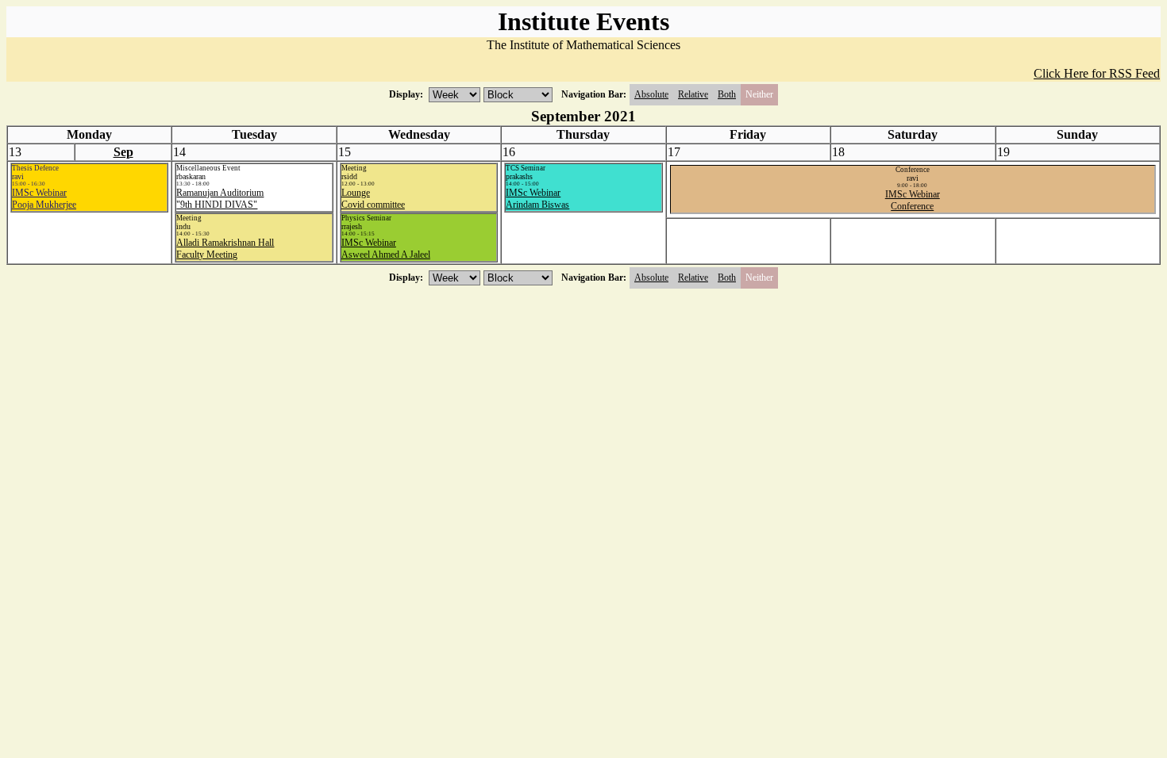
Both (727, 94)
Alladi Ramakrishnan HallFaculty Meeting (225, 248)
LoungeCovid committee (373, 198)
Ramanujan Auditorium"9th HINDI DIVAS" (220, 198)
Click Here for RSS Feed (1097, 73)
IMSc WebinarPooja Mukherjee (44, 198)
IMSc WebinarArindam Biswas (537, 198)
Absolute (651, 94)
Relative (693, 94)
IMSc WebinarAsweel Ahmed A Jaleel (385, 248)
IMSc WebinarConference (912, 200)
